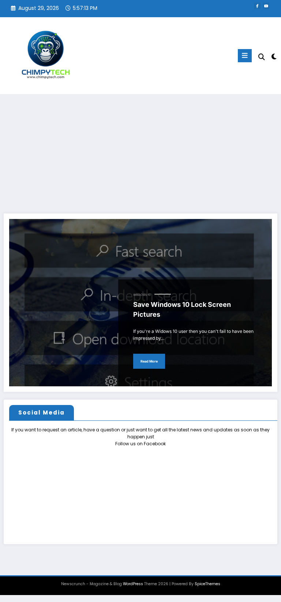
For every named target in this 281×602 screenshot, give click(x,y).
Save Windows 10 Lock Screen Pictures (182, 309)
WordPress (133, 584)
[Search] (261, 57)
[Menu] (245, 55)
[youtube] (266, 6)
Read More (149, 361)
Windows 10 (142, 295)
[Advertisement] (140, 149)
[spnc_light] (273, 57)
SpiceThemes (207, 584)
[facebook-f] (257, 6)
